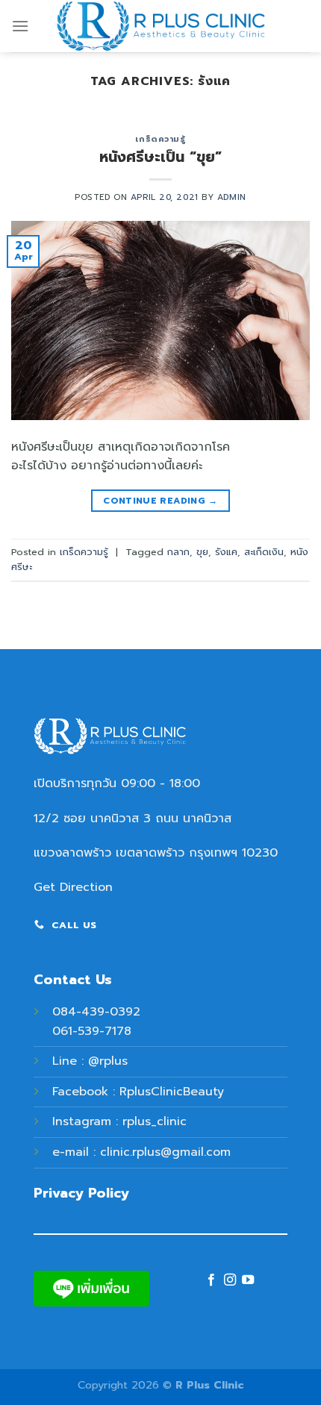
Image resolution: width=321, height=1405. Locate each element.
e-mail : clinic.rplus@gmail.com (141, 1152)
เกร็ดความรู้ (160, 139)
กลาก (178, 552)
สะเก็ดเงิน (264, 552)
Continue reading (160, 500)
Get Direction (73, 887)
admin (231, 197)
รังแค (226, 552)
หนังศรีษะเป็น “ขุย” (160, 157)
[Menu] (20, 25)
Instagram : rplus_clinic (119, 1121)
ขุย (202, 552)
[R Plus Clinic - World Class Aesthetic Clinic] (160, 26)
